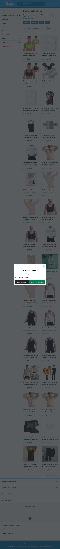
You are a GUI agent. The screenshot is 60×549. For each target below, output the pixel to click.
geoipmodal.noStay (22, 282)
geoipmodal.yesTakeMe (37, 282)
